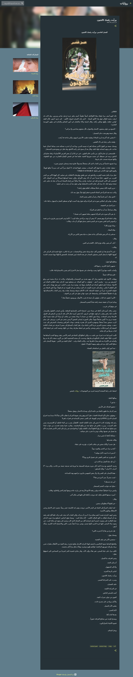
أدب (114, 646)
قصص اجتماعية (94, 646)
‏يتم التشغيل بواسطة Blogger (65, 674)
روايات (124, 3)
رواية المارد (35, 95)
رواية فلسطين (34, 117)
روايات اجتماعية (103, 646)
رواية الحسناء (34, 73)
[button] (115, 26)
